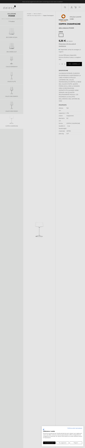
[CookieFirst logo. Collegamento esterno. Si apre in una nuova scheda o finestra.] (43, 429)
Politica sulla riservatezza (74, 428)
